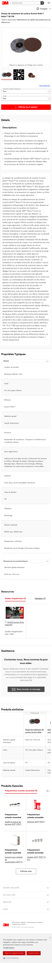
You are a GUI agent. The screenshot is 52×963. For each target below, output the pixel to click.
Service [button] (7, 902)
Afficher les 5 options (27, 107)
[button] (11, 958)
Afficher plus (26, 871)
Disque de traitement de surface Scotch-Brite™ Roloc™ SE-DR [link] (34, 731)
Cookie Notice (8, 948)
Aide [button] (5, 909)
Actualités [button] (9, 895)
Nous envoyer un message (28, 689)
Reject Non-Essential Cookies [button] (14, 953)
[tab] (15, 598)
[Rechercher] (42, 3)
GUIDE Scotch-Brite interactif (14, 624)
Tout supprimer (44, 85)
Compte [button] (44, 9)
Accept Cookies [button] (34, 953)
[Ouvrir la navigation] (49, 3)
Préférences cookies (19, 924)
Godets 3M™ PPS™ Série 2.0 (37, 858)
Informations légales (19, 922)
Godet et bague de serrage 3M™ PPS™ (13, 823)
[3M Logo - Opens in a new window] (5, 3)
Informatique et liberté (34, 922)
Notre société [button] (11, 888)
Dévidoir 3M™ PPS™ (36, 822)
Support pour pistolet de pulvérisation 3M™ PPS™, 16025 (15, 859)
